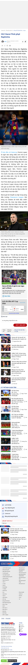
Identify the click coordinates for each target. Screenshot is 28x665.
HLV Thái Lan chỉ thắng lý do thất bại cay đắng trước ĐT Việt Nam (17, 416)
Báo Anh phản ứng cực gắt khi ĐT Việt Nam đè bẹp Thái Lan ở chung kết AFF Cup (18, 401)
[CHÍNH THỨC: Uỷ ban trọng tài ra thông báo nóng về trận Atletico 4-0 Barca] (6, 356)
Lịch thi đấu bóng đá (7, 567)
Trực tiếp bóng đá (6, 574)
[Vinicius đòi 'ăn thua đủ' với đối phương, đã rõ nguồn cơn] (6, 340)
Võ (19, 599)
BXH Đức (4, 611)
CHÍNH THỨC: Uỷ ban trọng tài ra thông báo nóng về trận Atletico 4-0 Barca (19, 355)
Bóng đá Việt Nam (6, 600)
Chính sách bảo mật (5, 648)
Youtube (21, 625)
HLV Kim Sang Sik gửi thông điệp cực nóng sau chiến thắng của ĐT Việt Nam (16, 409)
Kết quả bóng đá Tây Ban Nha (22, 575)
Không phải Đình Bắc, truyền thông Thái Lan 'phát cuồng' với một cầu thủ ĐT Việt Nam (16, 425)
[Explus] (14, 319)
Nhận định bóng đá (6, 571)
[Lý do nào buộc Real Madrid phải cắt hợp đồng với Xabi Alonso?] (6, 380)
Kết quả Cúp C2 (22, 583)
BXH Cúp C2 (5, 609)
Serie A (4, 585)
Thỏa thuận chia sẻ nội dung (6, 646)
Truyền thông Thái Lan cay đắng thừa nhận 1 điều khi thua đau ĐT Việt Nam (17, 449)
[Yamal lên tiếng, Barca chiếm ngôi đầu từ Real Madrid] (6, 348)
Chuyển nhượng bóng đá (7, 576)
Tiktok (21, 631)
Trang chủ (3, 30)
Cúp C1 (4, 581)
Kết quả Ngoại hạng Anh (22, 570)
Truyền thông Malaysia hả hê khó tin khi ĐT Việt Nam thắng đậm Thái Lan (17, 433)
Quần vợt (20, 593)
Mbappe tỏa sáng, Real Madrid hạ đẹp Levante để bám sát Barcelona (18, 371)
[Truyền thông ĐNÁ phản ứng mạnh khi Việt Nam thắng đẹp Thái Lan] (6, 457)
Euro (3, 592)
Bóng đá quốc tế (9, 30)
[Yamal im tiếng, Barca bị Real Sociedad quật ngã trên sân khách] (6, 364)
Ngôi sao (4, 523)
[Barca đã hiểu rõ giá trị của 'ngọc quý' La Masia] (14, 277)
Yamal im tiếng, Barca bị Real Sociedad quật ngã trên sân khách (19, 363)
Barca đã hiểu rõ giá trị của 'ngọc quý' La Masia (13, 291)
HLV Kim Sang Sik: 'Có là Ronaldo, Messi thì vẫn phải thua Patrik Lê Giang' (16, 393)
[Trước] (3, 309)
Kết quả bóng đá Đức (22, 578)
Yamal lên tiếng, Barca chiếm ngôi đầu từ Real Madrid (19, 346)
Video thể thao (5, 578)
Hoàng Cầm (24, 425)
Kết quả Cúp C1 (22, 567)
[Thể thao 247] (7, 564)
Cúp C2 (4, 595)
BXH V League (5, 614)
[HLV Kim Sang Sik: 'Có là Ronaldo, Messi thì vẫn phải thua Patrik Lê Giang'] (6, 393)
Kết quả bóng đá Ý (22, 572)
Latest (3, 618)
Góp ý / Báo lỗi (20, 325)
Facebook (22, 626)
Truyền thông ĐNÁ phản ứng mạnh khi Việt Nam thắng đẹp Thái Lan (15, 457)
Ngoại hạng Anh (6, 580)
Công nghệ (8, 618)
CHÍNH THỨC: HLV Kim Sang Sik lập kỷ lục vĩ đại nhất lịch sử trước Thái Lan (15, 441)
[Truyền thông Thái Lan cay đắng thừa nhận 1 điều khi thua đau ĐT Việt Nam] (6, 449)
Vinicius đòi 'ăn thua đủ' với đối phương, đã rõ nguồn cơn (19, 338)
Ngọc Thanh (16, 359)
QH (26, 401)
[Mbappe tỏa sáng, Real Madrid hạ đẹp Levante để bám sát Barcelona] (6, 372)
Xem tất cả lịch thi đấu (14, 313)
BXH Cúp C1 (5, 607)
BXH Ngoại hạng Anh (7, 602)
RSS (21, 629)
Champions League (16, 197)
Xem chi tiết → (23, 302)
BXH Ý (4, 606)
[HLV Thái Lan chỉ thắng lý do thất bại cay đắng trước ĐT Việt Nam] (6, 417)
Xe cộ (20, 597)
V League (4, 588)
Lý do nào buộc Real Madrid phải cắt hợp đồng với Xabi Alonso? (19, 379)
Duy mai (15, 383)
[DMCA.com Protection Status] (9, 660)
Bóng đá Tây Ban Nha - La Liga (19, 30)
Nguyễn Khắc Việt (17, 341)
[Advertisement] (14, 15)
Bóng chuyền (21, 592)
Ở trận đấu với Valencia (9, 152)
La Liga (4, 583)
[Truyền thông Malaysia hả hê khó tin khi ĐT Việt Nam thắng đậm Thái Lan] (6, 433)
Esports (20, 595)
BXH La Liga (5, 604)
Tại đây (10, 649)
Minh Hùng (15, 349)
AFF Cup (4, 599)
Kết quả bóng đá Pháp (22, 581)
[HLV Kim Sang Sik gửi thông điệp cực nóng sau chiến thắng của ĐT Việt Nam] (6, 409)
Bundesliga (5, 587)
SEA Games (5, 597)
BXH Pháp (4, 612)
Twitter (21, 628)
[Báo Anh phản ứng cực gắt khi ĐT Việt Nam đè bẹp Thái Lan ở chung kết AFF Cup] (6, 401)
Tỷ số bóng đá (5, 573)
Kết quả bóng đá (6, 569)
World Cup (5, 590)
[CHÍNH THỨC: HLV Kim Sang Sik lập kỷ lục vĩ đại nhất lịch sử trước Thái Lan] (6, 441)
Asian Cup (5, 593)
